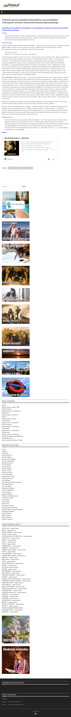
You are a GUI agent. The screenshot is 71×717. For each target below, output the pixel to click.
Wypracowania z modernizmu (10, 434)
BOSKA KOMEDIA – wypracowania (12, 532)
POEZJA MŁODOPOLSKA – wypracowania (14, 588)
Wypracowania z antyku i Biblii (10, 407)
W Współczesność (7, 438)
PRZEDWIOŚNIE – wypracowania (12, 590)
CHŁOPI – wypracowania (9, 534)
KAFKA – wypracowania (9, 551)
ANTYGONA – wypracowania (10, 528)
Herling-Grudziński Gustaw (9, 507)
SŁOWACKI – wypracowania (10, 596)
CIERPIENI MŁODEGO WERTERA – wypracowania (17, 536)
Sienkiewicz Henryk (7, 478)
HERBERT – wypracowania (10, 548)
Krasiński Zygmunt (7, 472)
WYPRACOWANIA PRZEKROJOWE (12, 608)
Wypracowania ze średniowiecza (11, 411)
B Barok (4, 417)
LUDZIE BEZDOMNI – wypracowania (12, 563)
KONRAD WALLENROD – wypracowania (14, 555)
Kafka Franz (5, 503)
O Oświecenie (6, 420)
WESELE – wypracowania (9, 602)
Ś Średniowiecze (7, 409)
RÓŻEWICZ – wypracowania (10, 594)
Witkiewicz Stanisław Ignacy (10, 496)
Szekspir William (6, 457)
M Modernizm (6, 432)
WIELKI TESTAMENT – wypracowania (13, 604)
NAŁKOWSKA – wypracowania (11, 573)
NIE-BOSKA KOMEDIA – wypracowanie (13, 575)
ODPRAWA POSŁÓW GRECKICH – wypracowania (16, 581)
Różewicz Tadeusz (7, 519)
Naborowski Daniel (7, 463)
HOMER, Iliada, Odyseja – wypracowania (14, 550)
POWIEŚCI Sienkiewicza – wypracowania (14, 592)
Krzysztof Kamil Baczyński (15, 168)
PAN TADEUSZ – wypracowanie (11, 584)
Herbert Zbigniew (7, 513)
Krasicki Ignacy (6, 467)
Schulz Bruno (6, 500)
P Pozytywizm (6, 428)
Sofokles (4, 451)
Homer (4, 449)
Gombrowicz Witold (7, 498)
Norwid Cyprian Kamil (8, 476)
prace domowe (28, 168)
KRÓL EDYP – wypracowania (10, 559)
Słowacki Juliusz (6, 470)
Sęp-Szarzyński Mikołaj (8, 459)
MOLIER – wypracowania (9, 569)
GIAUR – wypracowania (9, 544)
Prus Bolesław (6, 480)
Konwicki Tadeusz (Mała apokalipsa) (12, 509)
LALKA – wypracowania (9, 561)
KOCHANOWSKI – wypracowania (11, 553)
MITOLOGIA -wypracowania (10, 567)
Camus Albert (6, 501)
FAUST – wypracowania (9, 542)
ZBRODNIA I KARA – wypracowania (12, 610)
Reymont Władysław (8, 490)
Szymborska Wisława (8, 511)
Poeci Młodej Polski (7, 484)
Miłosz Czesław (6, 515)
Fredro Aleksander (7, 474)
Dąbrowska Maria (7, 494)
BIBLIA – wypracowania (9, 530)
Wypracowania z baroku (9, 418)
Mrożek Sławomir (7, 517)
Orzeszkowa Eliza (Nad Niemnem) (12, 482)
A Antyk (4, 405)
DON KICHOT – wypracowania (11, 538)
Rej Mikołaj (5, 453)
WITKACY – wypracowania (9, 606)
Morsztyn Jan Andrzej (8, 461)
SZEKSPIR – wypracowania (10, 598)
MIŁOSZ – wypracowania (9, 565)
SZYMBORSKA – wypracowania (11, 600)
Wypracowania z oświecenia (10, 422)
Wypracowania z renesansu (10, 415)
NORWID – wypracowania (9, 577)
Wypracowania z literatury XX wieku (12, 440)
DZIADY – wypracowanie (9, 540)
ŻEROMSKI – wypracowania (10, 612)
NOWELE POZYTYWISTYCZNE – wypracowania (16, 579)
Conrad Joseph (6, 492)
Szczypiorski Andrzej (8, 505)
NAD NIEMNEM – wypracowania (11, 571)
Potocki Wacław (6, 465)
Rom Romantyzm (7, 424)
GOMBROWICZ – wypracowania (11, 546)
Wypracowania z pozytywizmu (10, 430)
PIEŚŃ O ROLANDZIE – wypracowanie (13, 586)
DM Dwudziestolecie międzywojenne (12, 436)
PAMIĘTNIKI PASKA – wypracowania (12, 582)
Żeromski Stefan (6, 486)
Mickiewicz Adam (7, 468)
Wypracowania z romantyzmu (10, 426)
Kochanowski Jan (7, 455)
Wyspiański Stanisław (8, 488)
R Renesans (5, 413)
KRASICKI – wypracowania (10, 557)
